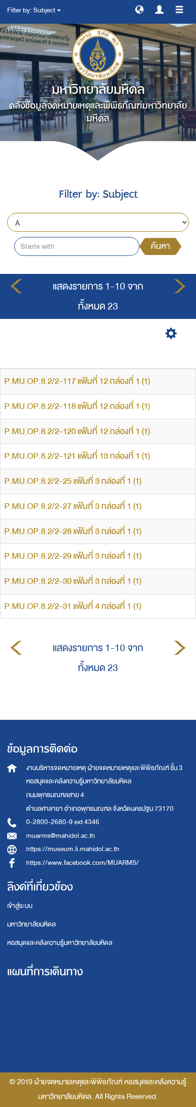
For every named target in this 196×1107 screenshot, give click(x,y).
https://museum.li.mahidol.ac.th (72, 849)
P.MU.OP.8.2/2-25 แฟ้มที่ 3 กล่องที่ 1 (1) (72, 481)
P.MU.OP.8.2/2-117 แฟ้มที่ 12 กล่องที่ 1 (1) (77, 381)
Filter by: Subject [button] (31, 10)
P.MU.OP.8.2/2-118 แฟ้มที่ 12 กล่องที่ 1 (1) (77, 406)
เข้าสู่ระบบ (19, 906)
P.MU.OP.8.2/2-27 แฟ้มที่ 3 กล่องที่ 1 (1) (72, 506)
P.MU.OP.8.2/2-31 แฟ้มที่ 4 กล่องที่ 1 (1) (72, 606)
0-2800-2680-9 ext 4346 (62, 822)
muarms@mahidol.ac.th (60, 836)
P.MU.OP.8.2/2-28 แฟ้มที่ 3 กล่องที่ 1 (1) (72, 531)
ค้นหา (160, 246)
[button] (139, 9)
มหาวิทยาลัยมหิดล (31, 924)
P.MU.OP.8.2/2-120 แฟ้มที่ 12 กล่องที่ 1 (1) (77, 431)
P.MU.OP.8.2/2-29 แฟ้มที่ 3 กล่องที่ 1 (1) (72, 556)
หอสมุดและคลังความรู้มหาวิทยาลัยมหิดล (59, 943)
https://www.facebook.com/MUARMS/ (82, 863)
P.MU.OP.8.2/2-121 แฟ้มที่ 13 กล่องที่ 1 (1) (77, 456)
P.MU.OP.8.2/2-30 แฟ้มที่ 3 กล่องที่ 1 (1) (72, 581)
